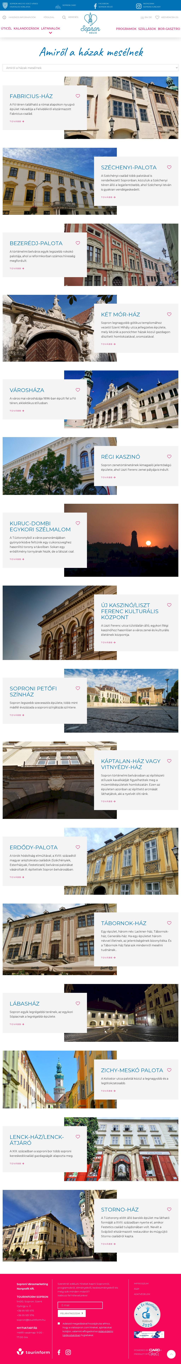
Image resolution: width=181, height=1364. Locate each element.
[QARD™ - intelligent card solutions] (154, 1350)
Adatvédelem (142, 1294)
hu (142, 17)
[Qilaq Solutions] (153, 1354)
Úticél (6, 28)
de (150, 17)
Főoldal (49, 17)
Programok (126, 29)
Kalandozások (26, 28)
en (146, 17)
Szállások (147, 29)
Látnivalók (50, 28)
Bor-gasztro (169, 29)
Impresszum (141, 1283)
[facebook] (61, 1352)
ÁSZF (136, 1288)
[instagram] (70, 1352)
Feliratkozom (70, 1313)
